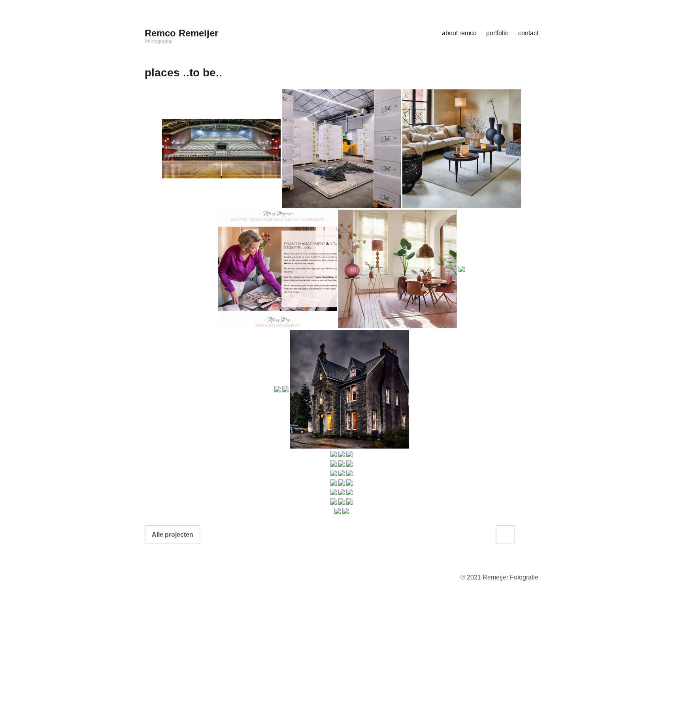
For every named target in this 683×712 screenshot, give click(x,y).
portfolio (497, 33)
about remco (459, 33)
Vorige (512, 645)
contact (528, 33)
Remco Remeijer (181, 33)
